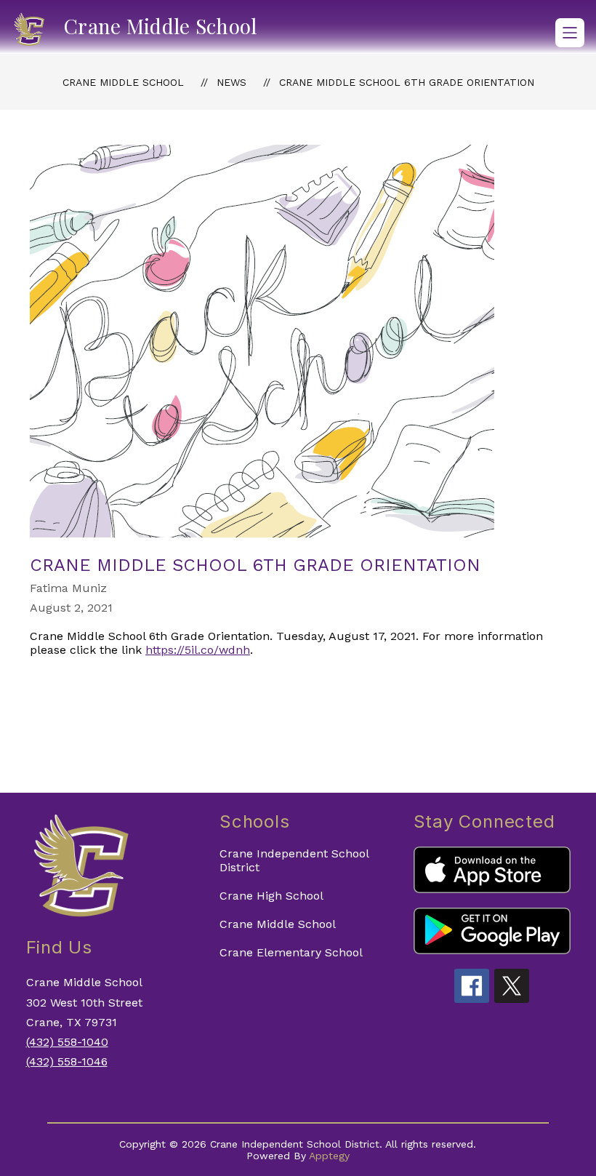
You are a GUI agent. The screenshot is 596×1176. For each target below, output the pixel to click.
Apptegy (329, 1155)
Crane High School (271, 896)
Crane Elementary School (291, 952)
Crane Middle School (123, 82)
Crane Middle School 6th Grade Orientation (406, 82)
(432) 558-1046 (67, 1061)
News (231, 82)
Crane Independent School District (294, 860)
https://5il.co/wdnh (197, 650)
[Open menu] (569, 32)
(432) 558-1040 (67, 1042)
